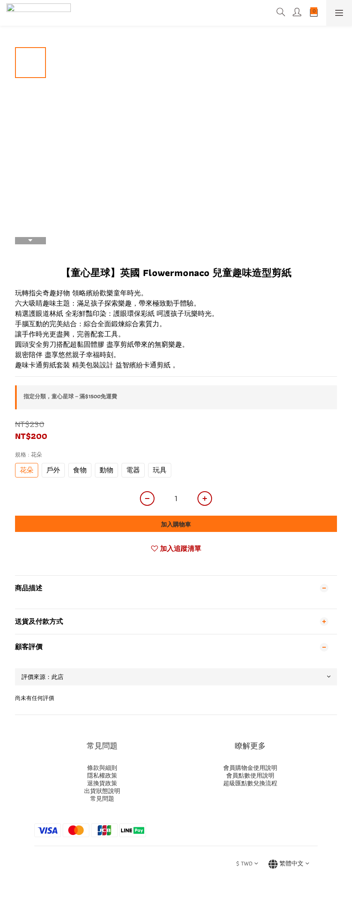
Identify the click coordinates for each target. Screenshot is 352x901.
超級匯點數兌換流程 (250, 783)
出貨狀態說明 (102, 791)
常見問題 (102, 798)
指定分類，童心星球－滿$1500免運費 (70, 396)
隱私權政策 (102, 775)
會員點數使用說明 (250, 775)
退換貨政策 (102, 783)
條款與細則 (102, 767)
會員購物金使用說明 (250, 767)
